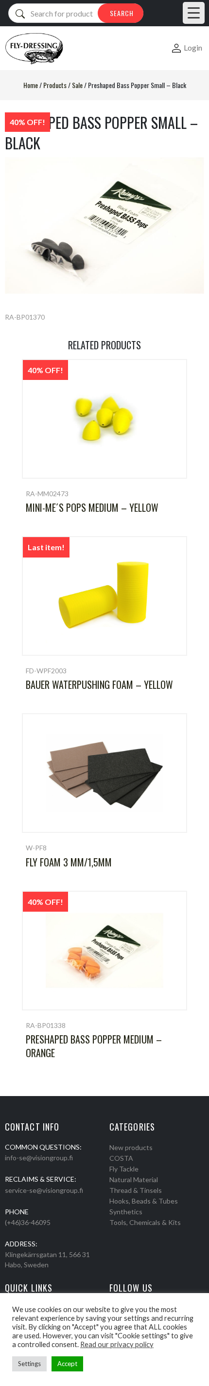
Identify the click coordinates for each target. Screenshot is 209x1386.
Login (193, 47)
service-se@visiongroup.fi (44, 1190)
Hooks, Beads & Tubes (143, 1201)
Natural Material (133, 1179)
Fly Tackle (124, 1169)
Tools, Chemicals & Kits (145, 1222)
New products (131, 1147)
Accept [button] (67, 1364)
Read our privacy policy (117, 1344)
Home (30, 85)
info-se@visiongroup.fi (39, 1157)
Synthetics (125, 1211)
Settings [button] (29, 1364)
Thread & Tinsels (135, 1190)
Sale (77, 85)
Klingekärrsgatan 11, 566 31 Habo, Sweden (47, 1259)
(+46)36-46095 (28, 1222)
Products (55, 85)
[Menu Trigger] (194, 13)
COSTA (121, 1158)
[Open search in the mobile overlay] (75, 13)
